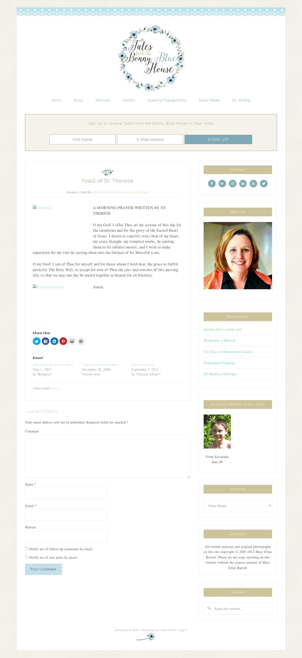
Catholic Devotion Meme (100, 364)
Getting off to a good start (223, 329)
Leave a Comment (136, 192)
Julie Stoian (167, 630)
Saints (55, 388)
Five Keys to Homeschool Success (228, 351)
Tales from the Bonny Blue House (151, 58)
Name (30, 484)
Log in (183, 630)
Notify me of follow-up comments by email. (61, 549)
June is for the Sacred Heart (53, 364)
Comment (32, 431)
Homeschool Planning (219, 362)
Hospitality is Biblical (219, 340)
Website (30, 527)
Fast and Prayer (142, 364)
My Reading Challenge (220, 374)
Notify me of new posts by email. (53, 557)
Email (31, 505)
